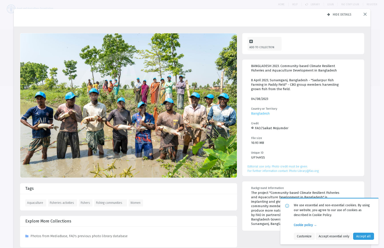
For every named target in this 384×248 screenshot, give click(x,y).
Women (135, 203)
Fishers (85, 203)
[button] (365, 14)
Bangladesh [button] (260, 113)
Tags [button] (29, 188)
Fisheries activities (62, 203)
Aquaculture (35, 203)
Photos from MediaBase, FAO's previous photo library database (79, 236)
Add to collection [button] (261, 47)
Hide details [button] (342, 14)
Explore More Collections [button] (48, 221)
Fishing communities (109, 203)
